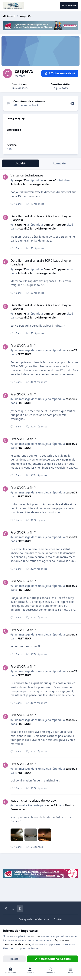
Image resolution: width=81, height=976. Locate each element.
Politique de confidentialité (34, 919)
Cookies (57, 919)
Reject (14, 959)
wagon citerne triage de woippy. (34, 800)
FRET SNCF (24, 354)
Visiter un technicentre (27, 175)
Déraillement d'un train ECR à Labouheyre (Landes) (41, 218)
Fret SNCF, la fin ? (23, 345)
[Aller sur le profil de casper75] (5, 177)
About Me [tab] (59, 163)
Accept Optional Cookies (55, 959)
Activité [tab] (20, 163)
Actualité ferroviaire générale (30, 184)
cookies (35, 936)
